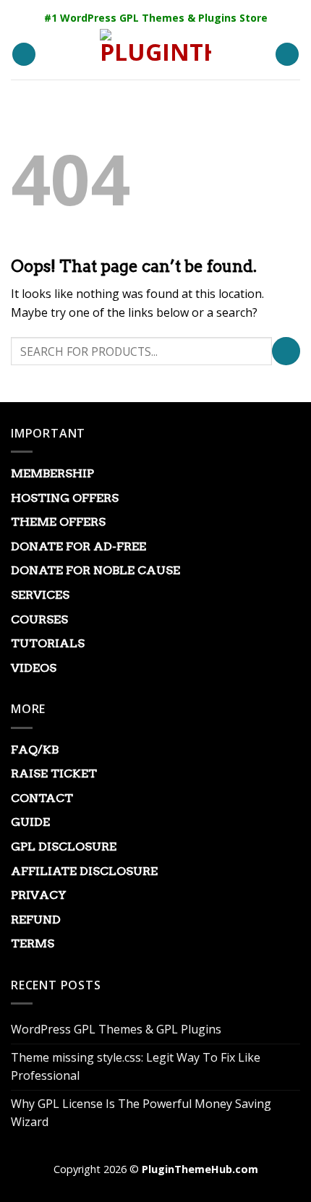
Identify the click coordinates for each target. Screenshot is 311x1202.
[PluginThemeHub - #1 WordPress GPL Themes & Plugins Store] (155, 54)
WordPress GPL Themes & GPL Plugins (116, 1029)
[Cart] (287, 55)
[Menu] (23, 55)
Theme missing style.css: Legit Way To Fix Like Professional (135, 1066)
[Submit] (286, 351)
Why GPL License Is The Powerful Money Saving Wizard (141, 1113)
